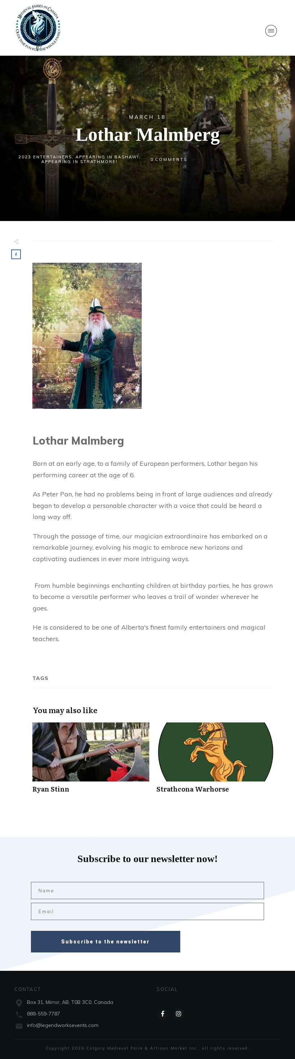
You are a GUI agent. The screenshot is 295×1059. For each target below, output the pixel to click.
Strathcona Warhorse (214, 761)
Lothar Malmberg (148, 134)
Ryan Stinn (90, 761)
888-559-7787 (43, 1013)
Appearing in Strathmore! (79, 161)
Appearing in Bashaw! (107, 156)
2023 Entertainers (45, 156)
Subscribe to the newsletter (105, 942)
